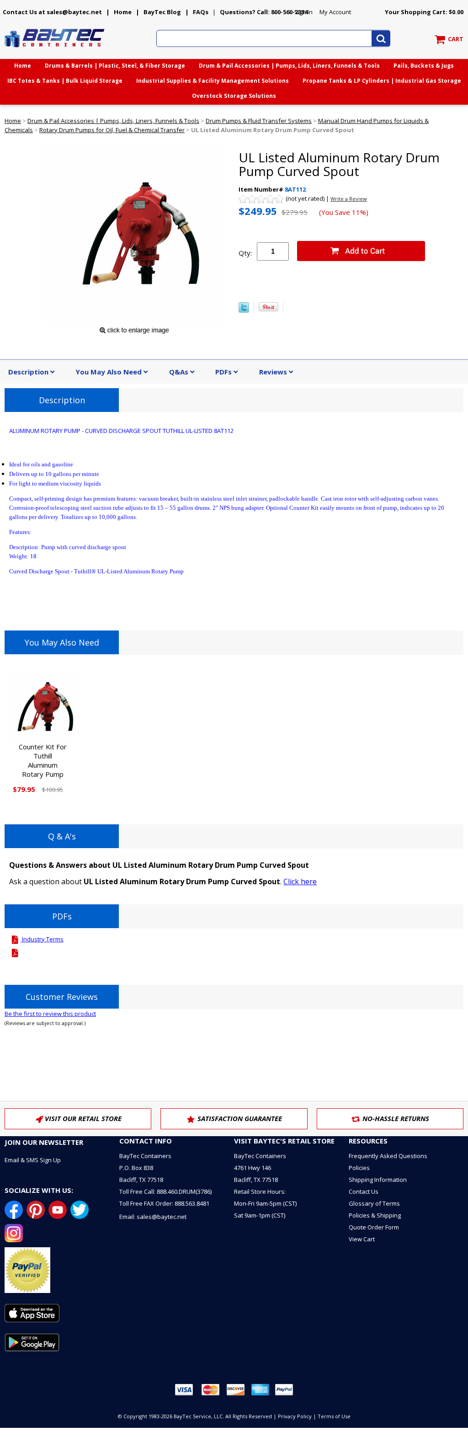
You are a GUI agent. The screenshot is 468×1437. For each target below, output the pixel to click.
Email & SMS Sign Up (33, 1160)
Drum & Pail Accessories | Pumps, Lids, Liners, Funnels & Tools (289, 65)
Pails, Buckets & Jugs (424, 65)
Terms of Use (334, 1416)
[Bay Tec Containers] (55, 50)
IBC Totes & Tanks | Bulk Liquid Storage (64, 81)
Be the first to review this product (50, 1014)
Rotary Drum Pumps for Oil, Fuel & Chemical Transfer (112, 130)
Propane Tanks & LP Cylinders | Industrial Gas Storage (382, 81)
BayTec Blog (162, 12)
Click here (300, 881)
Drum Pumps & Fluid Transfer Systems (259, 121)
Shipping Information (378, 1179)
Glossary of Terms (374, 1203)
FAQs (200, 12)
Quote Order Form (374, 1227)
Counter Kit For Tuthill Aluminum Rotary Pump (43, 760)
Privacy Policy (295, 1416)
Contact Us (363, 1191)
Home (123, 12)
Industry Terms (42, 939)
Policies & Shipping (375, 1215)
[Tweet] (244, 310)
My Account (335, 12)
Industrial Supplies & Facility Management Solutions (212, 81)
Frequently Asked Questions (388, 1156)
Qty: (245, 252)
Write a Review (348, 198)
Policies (359, 1168)
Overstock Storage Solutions (234, 96)
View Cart (362, 1239)
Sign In (303, 12)
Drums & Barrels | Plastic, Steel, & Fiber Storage (115, 65)
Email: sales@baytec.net (152, 1217)
